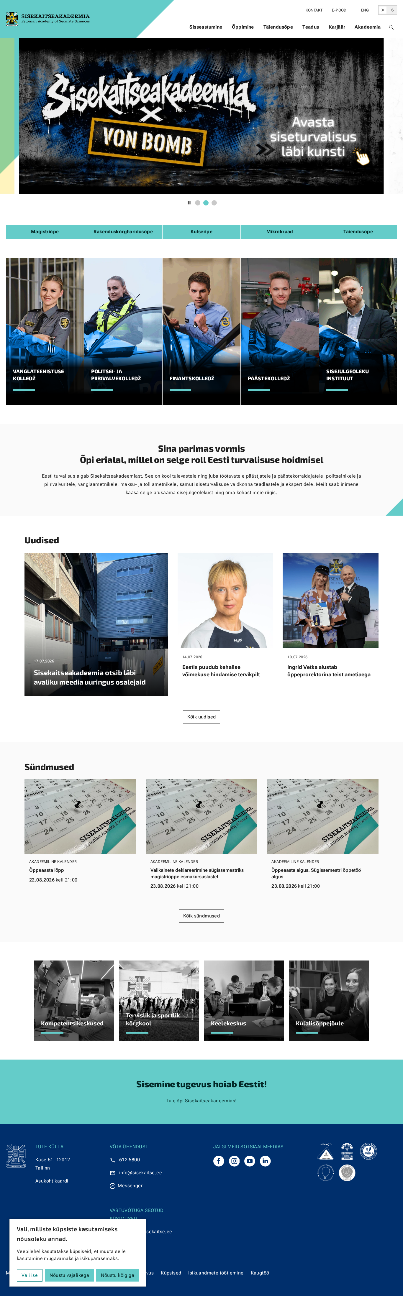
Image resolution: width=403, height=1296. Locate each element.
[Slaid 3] (214, 202)
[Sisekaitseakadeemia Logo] (48, 19)
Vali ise (30, 1275)
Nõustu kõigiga (117, 1275)
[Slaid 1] (197, 202)
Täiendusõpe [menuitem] (278, 27)
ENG (365, 10)
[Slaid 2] (206, 202)
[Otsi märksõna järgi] (391, 27)
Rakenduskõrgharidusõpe (123, 231)
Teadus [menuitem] (310, 27)
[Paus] (189, 203)
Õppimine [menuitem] (243, 27)
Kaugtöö (260, 1273)
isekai (141, 1172)
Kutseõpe (201, 231)
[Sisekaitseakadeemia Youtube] (249, 1161)
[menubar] (285, 27)
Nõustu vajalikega (69, 1275)
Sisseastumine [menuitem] (205, 27)
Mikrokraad (279, 231)
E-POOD (339, 10)
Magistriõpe (45, 231)
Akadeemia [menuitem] (368, 27)
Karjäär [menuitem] (337, 27)
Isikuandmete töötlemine (215, 1273)
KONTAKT (314, 10)
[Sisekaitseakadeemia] (218, 1161)
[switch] (387, 10)
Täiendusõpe (358, 231)
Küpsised (171, 1273)
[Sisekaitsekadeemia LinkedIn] (265, 1161)
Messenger (130, 1185)
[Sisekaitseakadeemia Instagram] (234, 1161)
